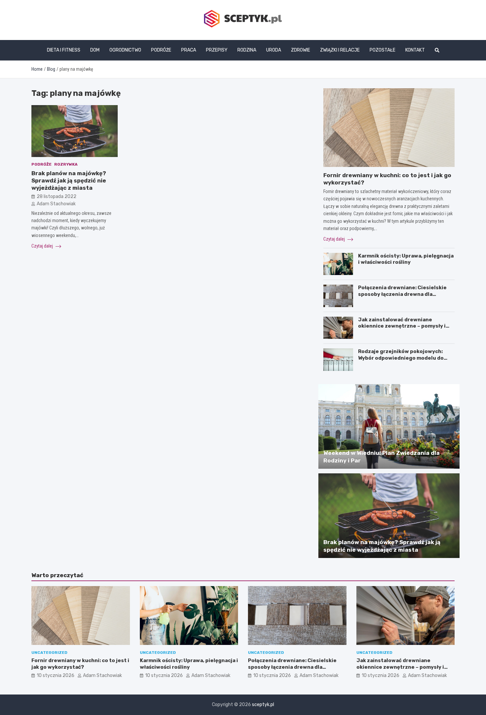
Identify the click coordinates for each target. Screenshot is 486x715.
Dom (95, 50)
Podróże (161, 50)
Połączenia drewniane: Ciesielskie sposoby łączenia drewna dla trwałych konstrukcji (402, 294)
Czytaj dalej (42, 246)
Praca (188, 50)
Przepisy (216, 50)
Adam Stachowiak (56, 204)
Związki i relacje (340, 50)
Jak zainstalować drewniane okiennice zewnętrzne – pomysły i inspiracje (402, 326)
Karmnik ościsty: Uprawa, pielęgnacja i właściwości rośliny (406, 259)
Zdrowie (300, 50)
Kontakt (415, 50)
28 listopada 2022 (56, 196)
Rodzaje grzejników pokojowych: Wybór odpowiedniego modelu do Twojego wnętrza (401, 357)
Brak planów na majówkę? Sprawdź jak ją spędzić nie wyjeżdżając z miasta (68, 180)
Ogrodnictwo (125, 50)
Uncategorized (49, 652)
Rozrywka (66, 164)
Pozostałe (382, 50)
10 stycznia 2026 (55, 675)
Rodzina (246, 50)
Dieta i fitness (63, 50)
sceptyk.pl (263, 704)
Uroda (273, 50)
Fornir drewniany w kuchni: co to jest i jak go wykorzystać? (80, 663)
